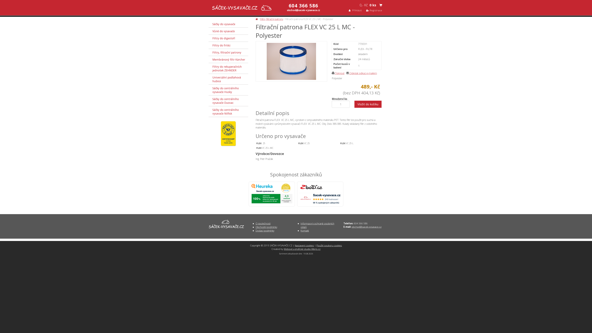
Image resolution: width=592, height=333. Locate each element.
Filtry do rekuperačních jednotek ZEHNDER (227, 68)
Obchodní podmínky (266, 227)
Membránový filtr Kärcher (228, 59)
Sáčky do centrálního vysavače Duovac (225, 101)
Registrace (375, 10)
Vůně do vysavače (223, 31)
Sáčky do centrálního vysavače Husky (225, 90)
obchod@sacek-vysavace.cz (367, 226)
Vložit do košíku (368, 104)
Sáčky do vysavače (223, 24)
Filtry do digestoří (223, 38)
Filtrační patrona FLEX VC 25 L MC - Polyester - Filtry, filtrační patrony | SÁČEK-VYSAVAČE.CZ (241, 8)
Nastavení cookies (304, 245)
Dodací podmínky (265, 230)
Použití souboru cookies (329, 245)
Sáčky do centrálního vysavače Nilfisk (225, 111)
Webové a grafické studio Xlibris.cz (302, 249)
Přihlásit (356, 10)
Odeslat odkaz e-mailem (363, 73)
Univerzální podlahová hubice (226, 79)
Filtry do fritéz (221, 45)
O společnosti (263, 223)
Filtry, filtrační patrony (226, 52)
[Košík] (381, 5)
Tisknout (339, 73)
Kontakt (305, 230)
